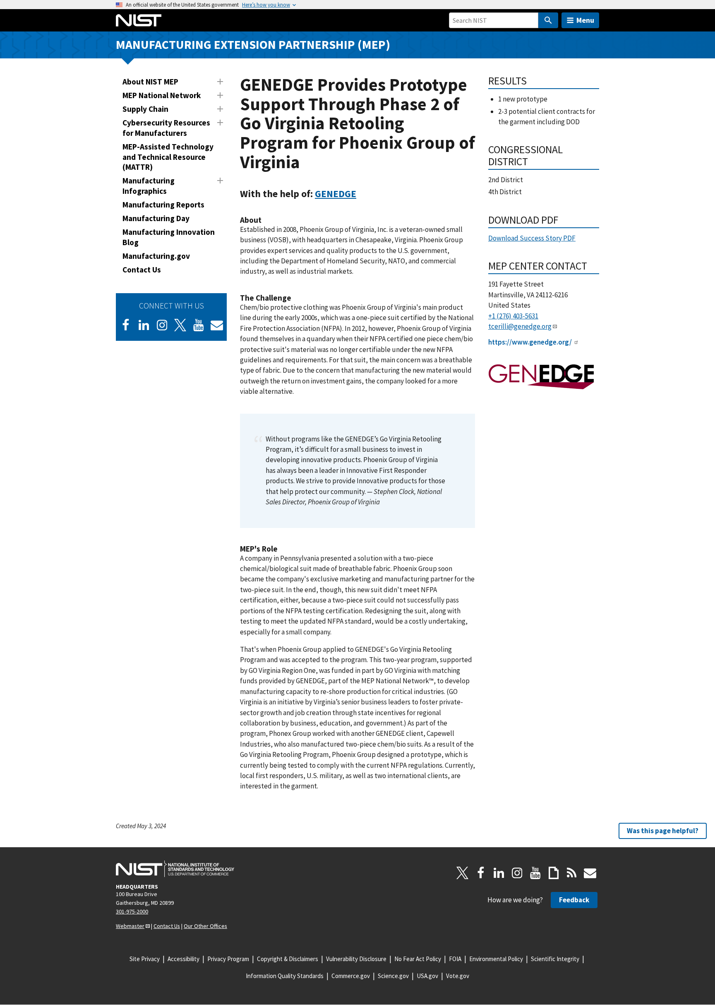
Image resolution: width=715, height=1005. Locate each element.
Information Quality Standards (285, 976)
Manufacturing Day (156, 218)
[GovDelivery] (217, 325)
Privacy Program (228, 959)
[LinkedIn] (144, 325)
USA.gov (427, 976)
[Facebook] (126, 325)
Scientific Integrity (555, 959)
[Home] (138, 20)
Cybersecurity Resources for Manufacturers (166, 128)
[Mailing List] (590, 873)
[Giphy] (554, 873)
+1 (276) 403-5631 (513, 316)
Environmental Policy (496, 959)
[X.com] (462, 873)
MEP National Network (161, 95)
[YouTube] (535, 873)
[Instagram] (162, 325)
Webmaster (130, 926)
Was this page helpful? (662, 830)
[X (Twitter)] (180, 325)
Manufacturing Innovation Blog (168, 237)
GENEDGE (335, 194)
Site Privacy (145, 959)
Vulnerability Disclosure (356, 959)
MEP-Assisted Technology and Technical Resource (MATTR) (168, 157)
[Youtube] (199, 325)
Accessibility (183, 959)
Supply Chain (145, 109)
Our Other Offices (205, 926)
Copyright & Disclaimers (287, 959)
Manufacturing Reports (163, 205)
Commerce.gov (350, 976)
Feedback (574, 899)
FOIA (455, 959)
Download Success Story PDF (532, 238)
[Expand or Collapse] (220, 81)
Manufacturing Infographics (148, 186)
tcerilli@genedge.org (520, 326)
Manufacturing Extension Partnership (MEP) (253, 44)
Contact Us (141, 270)
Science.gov (393, 976)
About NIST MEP (150, 82)
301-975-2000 (132, 911)
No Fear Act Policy (417, 959)
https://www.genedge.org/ (530, 342)
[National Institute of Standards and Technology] (175, 868)
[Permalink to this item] (361, 193)
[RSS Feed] (572, 873)
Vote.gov (457, 976)
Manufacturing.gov (156, 256)
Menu (585, 20)
